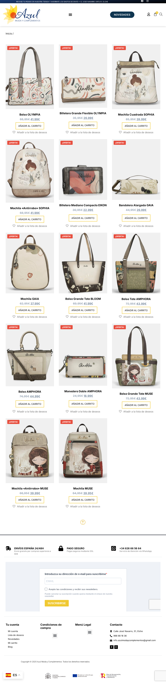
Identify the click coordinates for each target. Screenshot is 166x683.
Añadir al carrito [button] (29, 125)
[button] (70, 14)
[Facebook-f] (111, 647)
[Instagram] (116, 647)
